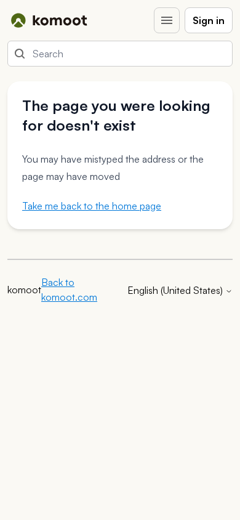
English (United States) (176, 290)
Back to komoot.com (69, 289)
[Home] (48, 20)
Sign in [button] (209, 20)
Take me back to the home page (91, 206)
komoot (24, 289)
